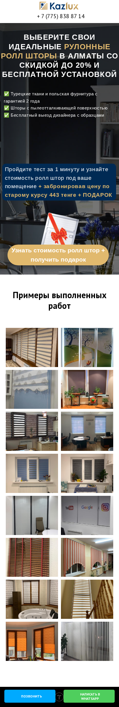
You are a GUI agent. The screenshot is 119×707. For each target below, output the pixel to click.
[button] (59, 235)
